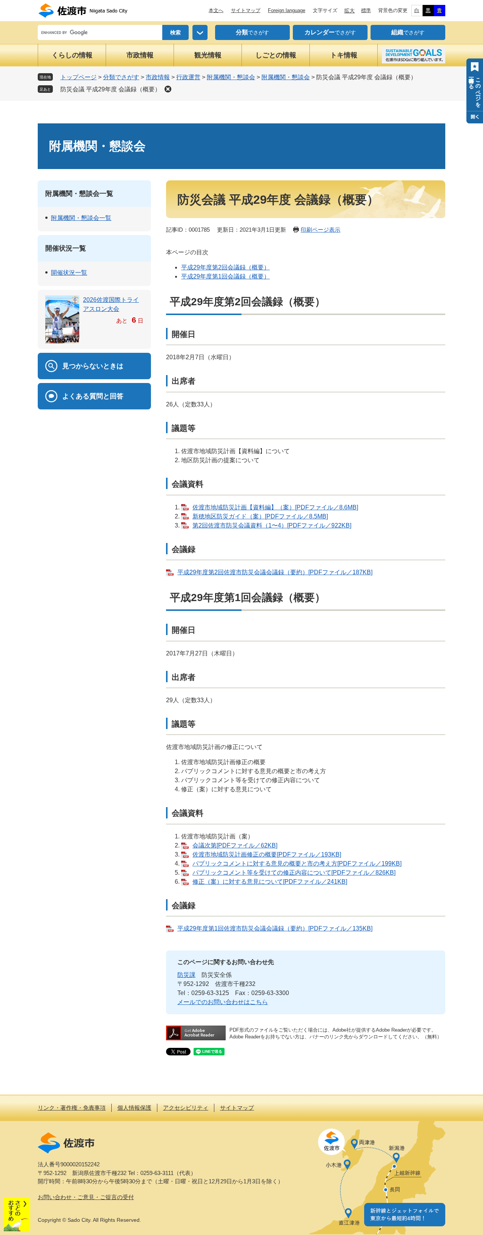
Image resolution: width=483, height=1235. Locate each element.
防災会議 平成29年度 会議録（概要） (110, 89)
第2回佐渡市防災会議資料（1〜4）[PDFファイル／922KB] (271, 525)
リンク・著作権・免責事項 (72, 1107)
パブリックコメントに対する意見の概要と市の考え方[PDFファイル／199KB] (296, 863)
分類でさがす (121, 77)
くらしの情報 (72, 55)
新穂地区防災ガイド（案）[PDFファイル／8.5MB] (260, 516)
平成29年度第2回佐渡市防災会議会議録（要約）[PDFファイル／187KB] (274, 572)
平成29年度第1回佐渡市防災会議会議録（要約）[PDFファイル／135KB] (274, 928)
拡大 (349, 11)
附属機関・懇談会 (231, 77)
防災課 (186, 975)
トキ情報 (343, 55)
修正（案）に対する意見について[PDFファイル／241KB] (269, 881)
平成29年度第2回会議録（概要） (225, 267)
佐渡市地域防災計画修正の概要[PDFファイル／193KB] (266, 854)
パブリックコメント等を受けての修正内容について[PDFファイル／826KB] (293, 872)
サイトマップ (245, 10)
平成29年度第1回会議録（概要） (225, 276)
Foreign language (286, 10)
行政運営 (188, 77)
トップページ (78, 77)
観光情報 (208, 55)
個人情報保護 (134, 1107)
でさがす (252, 32)
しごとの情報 (275, 55)
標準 (366, 10)
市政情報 (140, 55)
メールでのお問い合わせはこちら (222, 1002)
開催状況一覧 (65, 248)
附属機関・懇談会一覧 (79, 193)
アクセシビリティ (185, 1107)
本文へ (216, 10)
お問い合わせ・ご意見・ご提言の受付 (86, 1197)
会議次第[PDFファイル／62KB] (234, 845)
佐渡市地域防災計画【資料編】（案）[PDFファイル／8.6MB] (275, 507)
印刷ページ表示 (320, 229)
